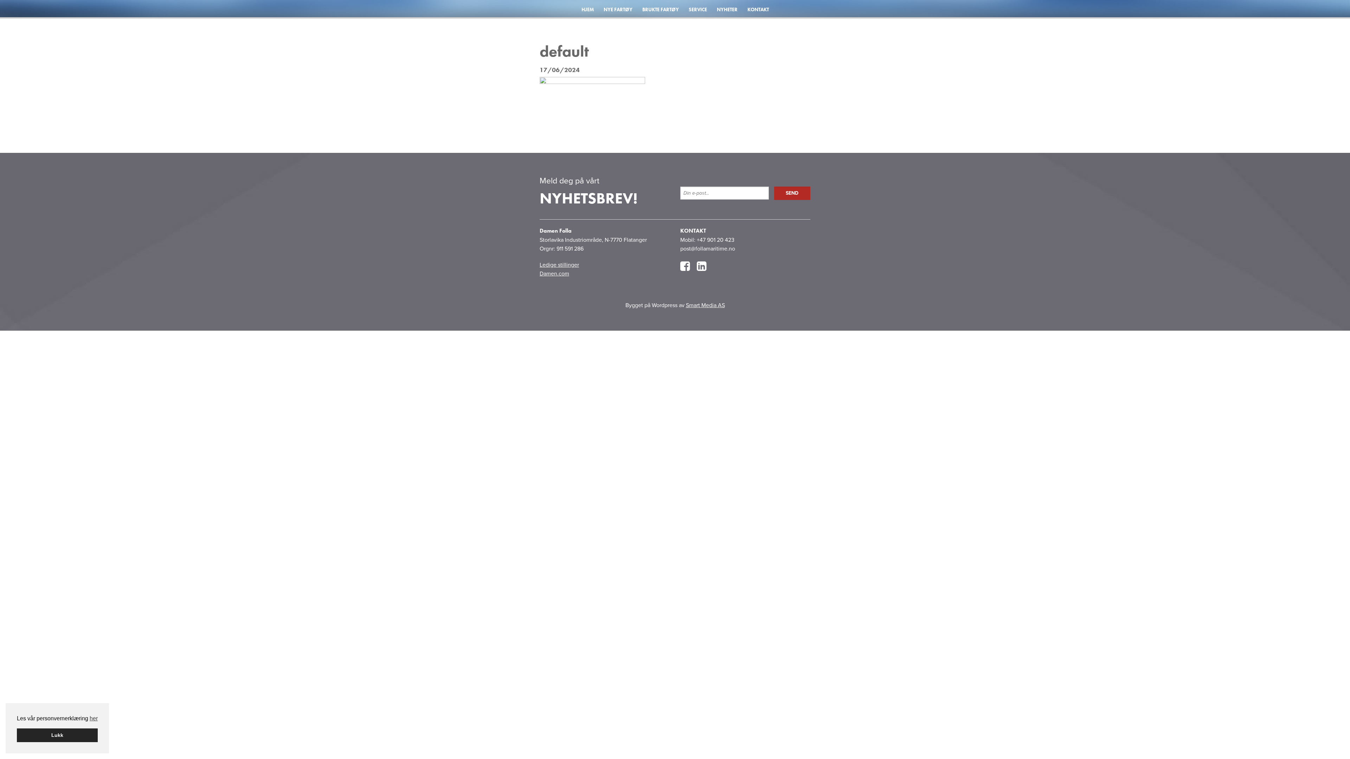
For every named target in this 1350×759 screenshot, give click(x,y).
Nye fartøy (618, 9)
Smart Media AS (705, 305)
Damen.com (554, 273)
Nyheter (727, 9)
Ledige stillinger (559, 264)
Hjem (587, 9)
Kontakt (758, 9)
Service (698, 9)
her (94, 718)
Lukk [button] (57, 735)
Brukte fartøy (660, 9)
